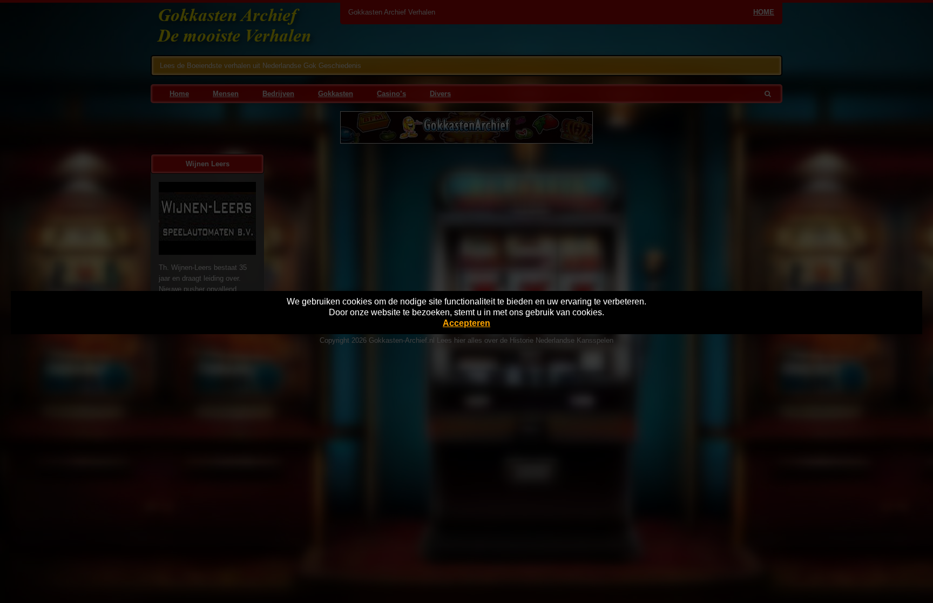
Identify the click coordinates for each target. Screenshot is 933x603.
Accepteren (466, 323)
